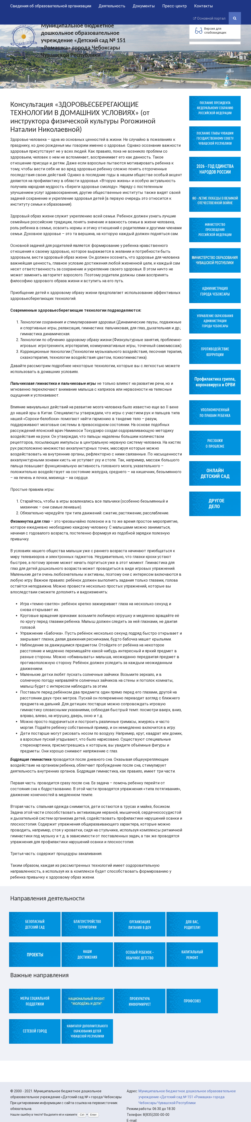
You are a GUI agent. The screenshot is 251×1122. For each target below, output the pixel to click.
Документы (144, 6)
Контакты (203, 6)
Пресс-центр (174, 6)
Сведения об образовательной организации (50, 6)
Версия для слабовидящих (215, 30)
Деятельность (112, 6)
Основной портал (211, 18)
